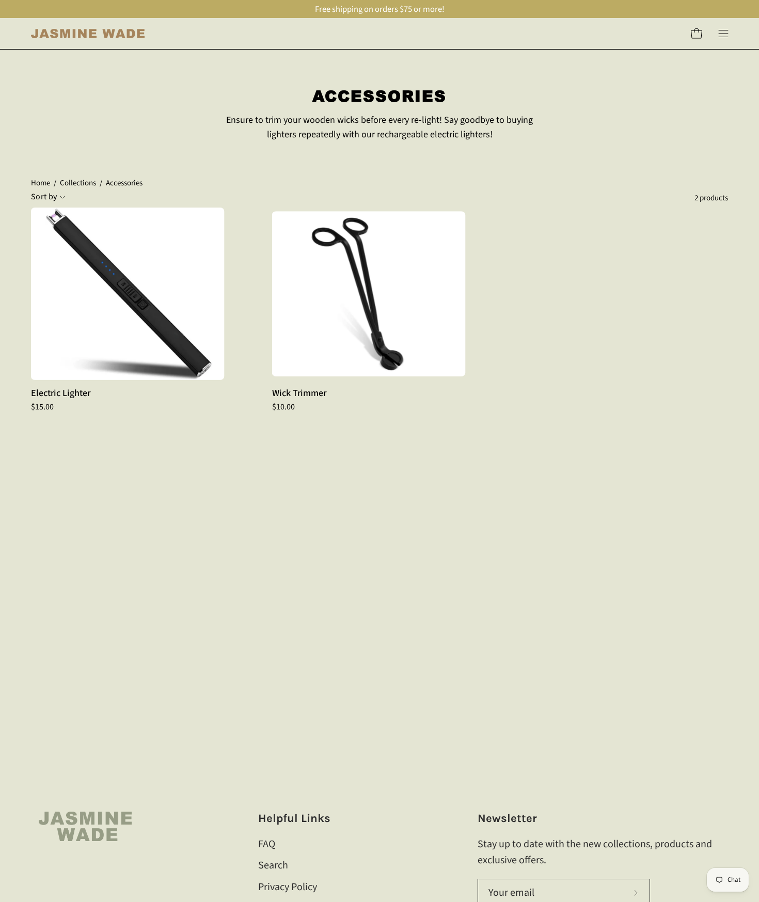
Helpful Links (294, 818)
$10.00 (283, 407)
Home (40, 183)
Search (273, 865)
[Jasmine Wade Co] (88, 33)
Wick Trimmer (299, 393)
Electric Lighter (60, 393)
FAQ (266, 844)
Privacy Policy (287, 886)
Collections (78, 183)
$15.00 (42, 407)
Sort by (44, 197)
